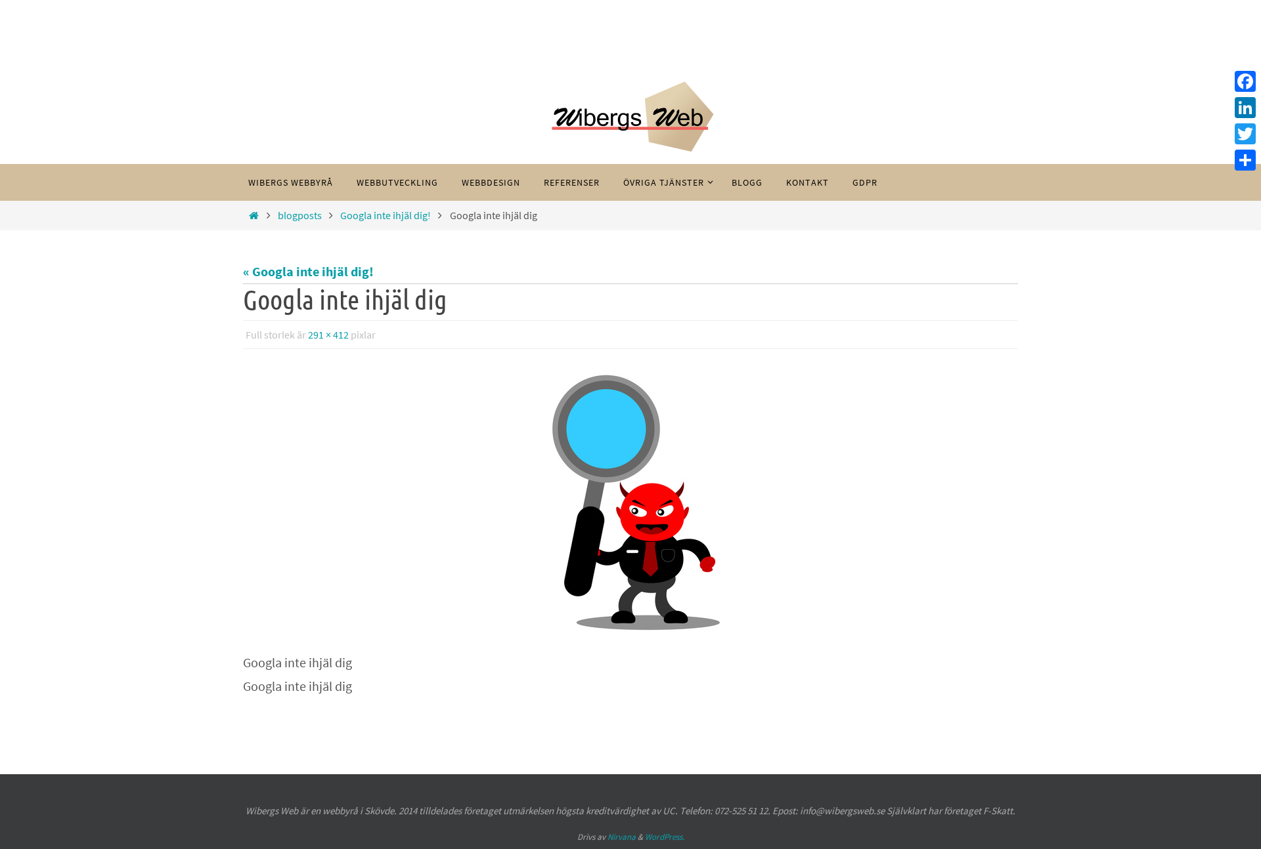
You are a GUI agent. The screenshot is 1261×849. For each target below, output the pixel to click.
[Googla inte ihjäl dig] (630, 502)
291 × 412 (328, 334)
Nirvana (622, 836)
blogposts (300, 215)
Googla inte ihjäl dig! (385, 215)
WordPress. (664, 836)
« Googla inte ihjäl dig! (308, 271)
